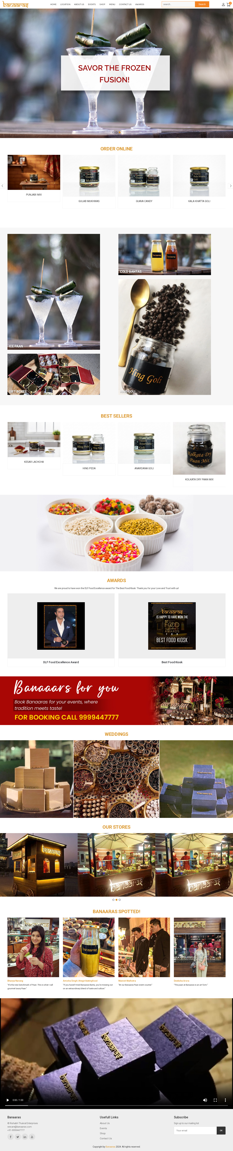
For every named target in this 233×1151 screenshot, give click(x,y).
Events (92, 4)
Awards (139, 4)
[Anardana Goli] (89, 443)
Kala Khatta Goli (144, 201)
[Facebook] (10, 1137)
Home (53, 4)
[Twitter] (18, 1137)
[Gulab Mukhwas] (33, 176)
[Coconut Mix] (199, 176)
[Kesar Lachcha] (199, 439)
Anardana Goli (89, 468)
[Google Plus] (32, 1137)
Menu (112, 4)
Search (202, 4)
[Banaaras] (20, 4)
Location (65, 4)
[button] (113, 132)
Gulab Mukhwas (33, 201)
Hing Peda (33, 468)
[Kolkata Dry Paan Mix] (144, 448)
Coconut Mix (199, 201)
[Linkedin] (25, 1137)
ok (221, 1130)
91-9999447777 (17, 1130)
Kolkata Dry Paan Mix (144, 479)
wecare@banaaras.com (19, 1126)
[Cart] (228, 4)
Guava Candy (89, 201)
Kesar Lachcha (199, 461)
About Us (79, 4)
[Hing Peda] (34, 443)
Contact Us (125, 4)
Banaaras (110, 1146)
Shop (102, 4)
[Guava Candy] (89, 176)
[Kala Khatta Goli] (144, 176)
